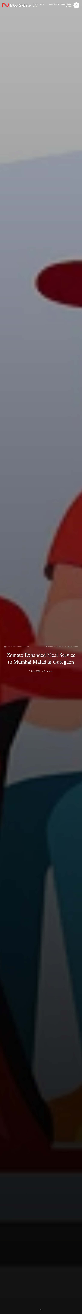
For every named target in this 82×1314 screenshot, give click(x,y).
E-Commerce (17, 647)
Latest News (54, 4)
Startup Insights (66, 4)
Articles (69, 6)
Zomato (26, 647)
